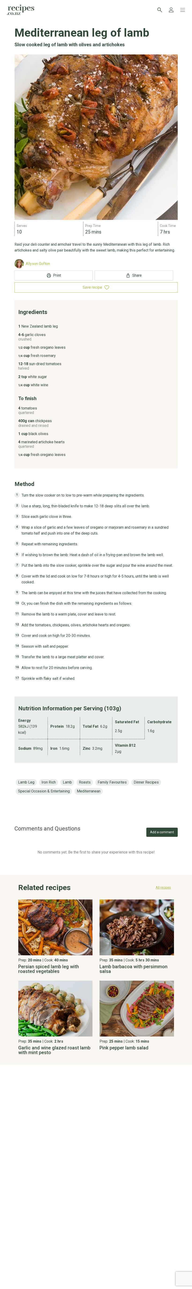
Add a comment (162, 832)
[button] (96, 889)
